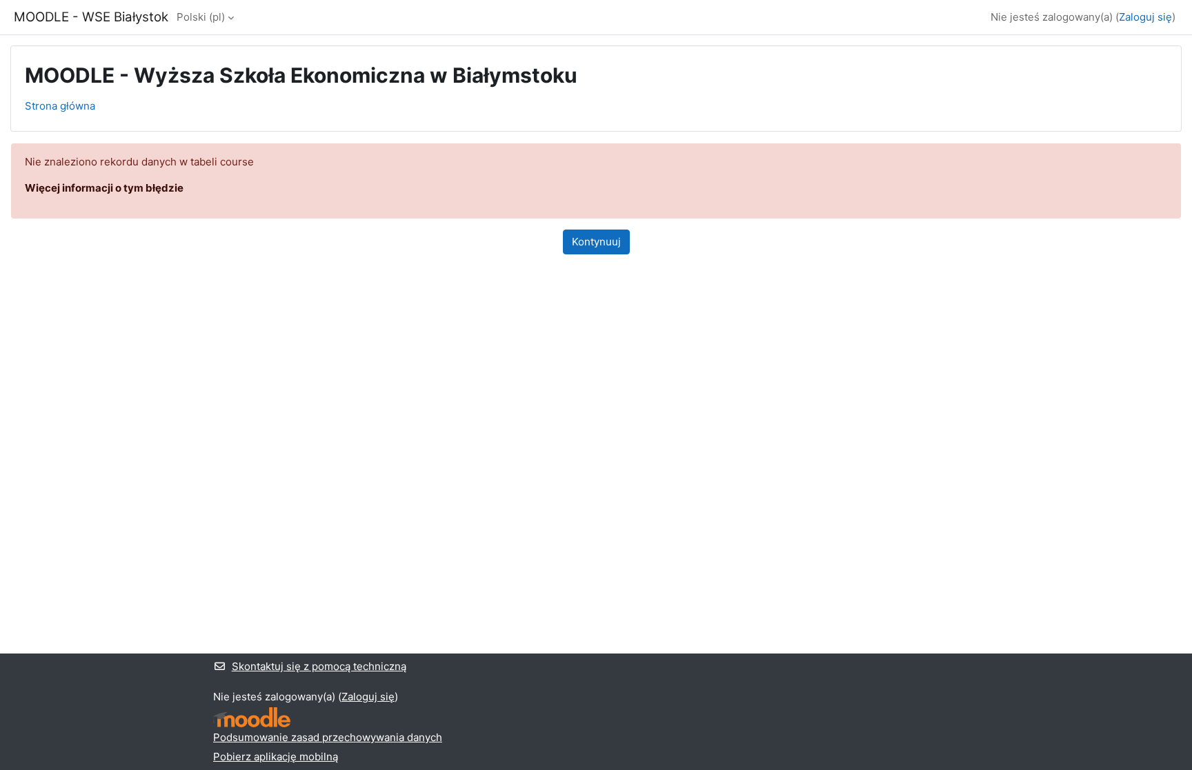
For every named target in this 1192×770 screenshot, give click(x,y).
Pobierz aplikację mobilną (275, 756)
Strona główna (60, 105)
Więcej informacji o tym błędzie (104, 187)
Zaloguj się (1145, 16)
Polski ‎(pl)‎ (201, 16)
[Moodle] (251, 717)
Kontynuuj (596, 241)
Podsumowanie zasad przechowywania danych (327, 737)
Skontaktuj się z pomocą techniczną (319, 666)
